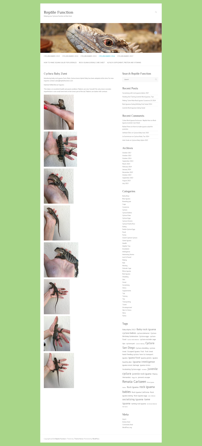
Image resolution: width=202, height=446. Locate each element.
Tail (123, 293)
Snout (124, 282)
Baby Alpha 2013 (129, 329)
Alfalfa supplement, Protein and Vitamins (124, 62)
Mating (124, 260)
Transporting (126, 302)
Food (124, 232)
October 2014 (126, 158)
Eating (124, 227)
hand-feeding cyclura (130, 354)
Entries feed (126, 422)
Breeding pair (126, 201)
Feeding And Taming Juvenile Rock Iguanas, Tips (138, 97)
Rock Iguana (126, 274)
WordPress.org (127, 427)
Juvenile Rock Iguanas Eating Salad (133, 108)
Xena (124, 313)
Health (124, 243)
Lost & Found (126, 257)
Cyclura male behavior (133, 339)
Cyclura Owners (127, 221)
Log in (124, 419)
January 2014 (126, 169)
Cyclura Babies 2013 (52, 56)
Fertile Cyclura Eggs (128, 229)
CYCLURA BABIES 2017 (125, 56)
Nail (123, 263)
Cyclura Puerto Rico (128, 224)
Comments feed (127, 425)
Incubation (125, 249)
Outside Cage (126, 268)
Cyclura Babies (127, 213)
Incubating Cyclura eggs (131, 369)
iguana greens (146, 358)
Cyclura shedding (142, 348)
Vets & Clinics (126, 310)
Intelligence (126, 252)
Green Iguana (126, 241)
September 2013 (127, 178)
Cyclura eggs (144, 336)
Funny (124, 235)
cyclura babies (129, 332)
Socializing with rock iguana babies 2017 (135, 93)
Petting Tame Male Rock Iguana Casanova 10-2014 (139, 101)
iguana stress (145, 365)
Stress (124, 288)
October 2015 (126, 156)
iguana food (134, 357)
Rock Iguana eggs (140, 395)
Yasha (124, 316)
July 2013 (125, 183)
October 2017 (126, 153)
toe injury (125, 406)
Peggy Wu (134, 377)
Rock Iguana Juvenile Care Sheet (92, 62)
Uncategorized (127, 307)
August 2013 (126, 181)
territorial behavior (152, 404)
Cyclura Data (126, 215)
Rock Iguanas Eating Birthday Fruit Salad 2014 (137, 104)
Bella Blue (125, 196)
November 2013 (127, 172)
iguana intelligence (144, 361)
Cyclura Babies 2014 (70, 56)
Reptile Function (58, 12)
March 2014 (126, 164)
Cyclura (124, 210)
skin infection (151, 396)
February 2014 (127, 167)
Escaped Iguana (133, 351)
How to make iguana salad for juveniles (60, 62)
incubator (144, 369)
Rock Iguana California (140, 392)
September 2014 (127, 161)
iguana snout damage (130, 365)
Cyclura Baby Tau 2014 (141, 136)
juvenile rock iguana (141, 373)
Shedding (125, 277)
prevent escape (144, 377)
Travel (124, 305)
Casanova (125, 207)
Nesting (124, 266)
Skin (123, 280)
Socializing (126, 285)
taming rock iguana (138, 403)
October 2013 (126, 175)
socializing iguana (132, 399)
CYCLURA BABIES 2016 (107, 56)
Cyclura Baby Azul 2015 (141, 133)
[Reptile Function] (101, 24)
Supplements (126, 291)
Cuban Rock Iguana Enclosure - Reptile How (136, 120)
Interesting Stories (128, 254)
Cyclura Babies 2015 (89, 56)
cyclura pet (130, 343)
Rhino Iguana (126, 271)
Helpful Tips (126, 246)
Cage (124, 204)
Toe (123, 299)
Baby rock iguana (146, 329)
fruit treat (149, 351)
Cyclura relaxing (140, 343)
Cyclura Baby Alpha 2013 (140, 140)
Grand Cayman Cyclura (129, 238)
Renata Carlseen (134, 381)
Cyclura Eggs (126, 218)
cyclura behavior (143, 333)
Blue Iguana (126, 199)
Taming (124, 296)
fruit (142, 351)
